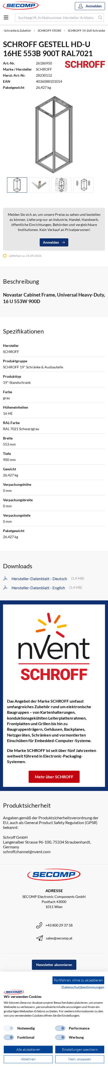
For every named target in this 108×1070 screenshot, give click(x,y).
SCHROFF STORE (49, 30)
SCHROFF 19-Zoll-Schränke (86, 30)
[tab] (17, 185)
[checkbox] (9, 1028)
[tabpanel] (54, 134)
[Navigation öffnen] (6, 17)
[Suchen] (100, 17)
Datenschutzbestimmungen (83, 987)
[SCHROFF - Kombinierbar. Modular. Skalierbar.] (54, 646)
